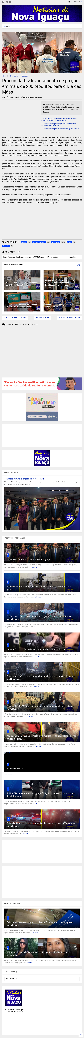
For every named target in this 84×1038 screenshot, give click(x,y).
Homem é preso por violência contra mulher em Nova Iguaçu (36, 649)
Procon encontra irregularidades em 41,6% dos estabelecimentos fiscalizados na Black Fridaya (60, 282)
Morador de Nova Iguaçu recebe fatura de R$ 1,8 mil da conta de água (22, 284)
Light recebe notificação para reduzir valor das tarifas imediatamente (21, 306)
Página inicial (42, 317)
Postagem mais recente (15, 317)
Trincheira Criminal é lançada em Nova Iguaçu (24, 479)
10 (8, 819)
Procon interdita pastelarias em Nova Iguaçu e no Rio (61, 129)
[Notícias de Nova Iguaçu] (42, 21)
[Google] (10, 2)
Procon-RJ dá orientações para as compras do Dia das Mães (59, 306)
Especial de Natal (15, 768)
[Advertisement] (20, 116)
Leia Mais (34, 567)
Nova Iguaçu (14, 76)
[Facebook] (3, 2)
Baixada (25, 76)
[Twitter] (7, 2)
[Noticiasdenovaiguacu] (14, 2)
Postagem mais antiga (69, 317)
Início (4, 76)
